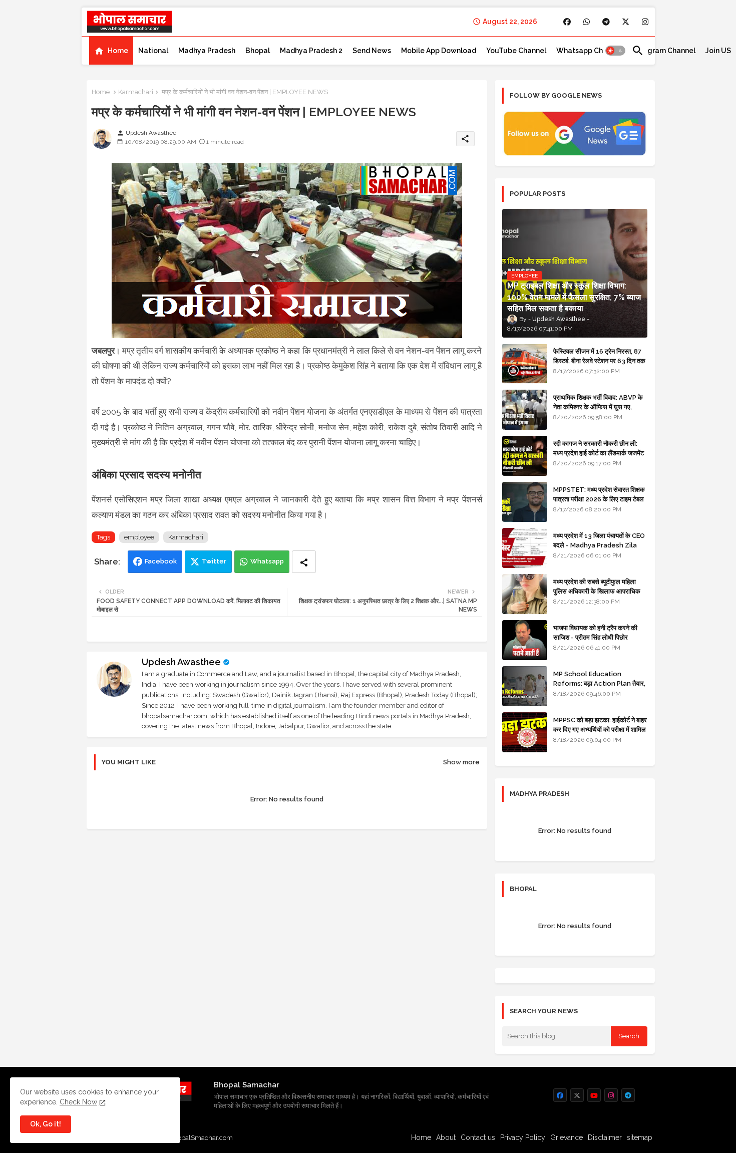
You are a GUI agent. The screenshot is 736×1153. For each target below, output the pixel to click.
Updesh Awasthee (181, 662)
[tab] (111, 51)
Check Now (78, 1102)
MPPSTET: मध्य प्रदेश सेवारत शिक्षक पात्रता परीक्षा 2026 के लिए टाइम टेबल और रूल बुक (599, 498)
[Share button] (304, 561)
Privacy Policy (522, 1137)
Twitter (214, 561)
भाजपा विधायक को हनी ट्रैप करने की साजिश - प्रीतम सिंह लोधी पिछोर (595, 632)
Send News (371, 51)
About (446, 1137)
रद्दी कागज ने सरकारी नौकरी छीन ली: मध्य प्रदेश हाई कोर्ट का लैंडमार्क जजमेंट (598, 448)
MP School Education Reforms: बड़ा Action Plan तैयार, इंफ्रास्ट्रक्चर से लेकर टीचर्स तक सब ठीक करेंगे (599, 687)
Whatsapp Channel (589, 51)
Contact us (478, 1137)
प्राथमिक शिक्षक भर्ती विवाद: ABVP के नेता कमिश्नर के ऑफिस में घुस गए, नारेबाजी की (598, 406)
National (153, 51)
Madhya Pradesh (206, 51)
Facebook (161, 561)
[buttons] (567, 22)
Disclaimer (605, 1137)
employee (139, 537)
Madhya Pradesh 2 (311, 51)
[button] (615, 51)
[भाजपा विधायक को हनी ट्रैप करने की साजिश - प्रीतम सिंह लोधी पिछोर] (524, 640)
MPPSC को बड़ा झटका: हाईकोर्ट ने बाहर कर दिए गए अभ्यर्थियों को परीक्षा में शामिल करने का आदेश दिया (600, 729)
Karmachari (135, 92)
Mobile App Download (438, 51)
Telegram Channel (663, 51)
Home (118, 51)
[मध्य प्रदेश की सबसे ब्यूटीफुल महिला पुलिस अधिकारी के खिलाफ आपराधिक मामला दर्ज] (524, 594)
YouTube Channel (516, 51)
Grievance (566, 1137)
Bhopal (257, 51)
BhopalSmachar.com (201, 1137)
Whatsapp (267, 561)
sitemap (639, 1137)
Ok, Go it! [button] (45, 1124)
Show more (461, 762)
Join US (718, 51)
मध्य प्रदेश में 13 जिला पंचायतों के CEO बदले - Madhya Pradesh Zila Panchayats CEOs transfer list (599, 549)
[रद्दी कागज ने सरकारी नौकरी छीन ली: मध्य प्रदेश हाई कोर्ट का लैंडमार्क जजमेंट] (524, 456)
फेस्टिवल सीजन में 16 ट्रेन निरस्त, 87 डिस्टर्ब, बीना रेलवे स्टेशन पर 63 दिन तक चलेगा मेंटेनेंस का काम (599, 360)
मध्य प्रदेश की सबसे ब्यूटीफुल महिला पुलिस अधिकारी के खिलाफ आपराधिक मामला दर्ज (596, 591)
